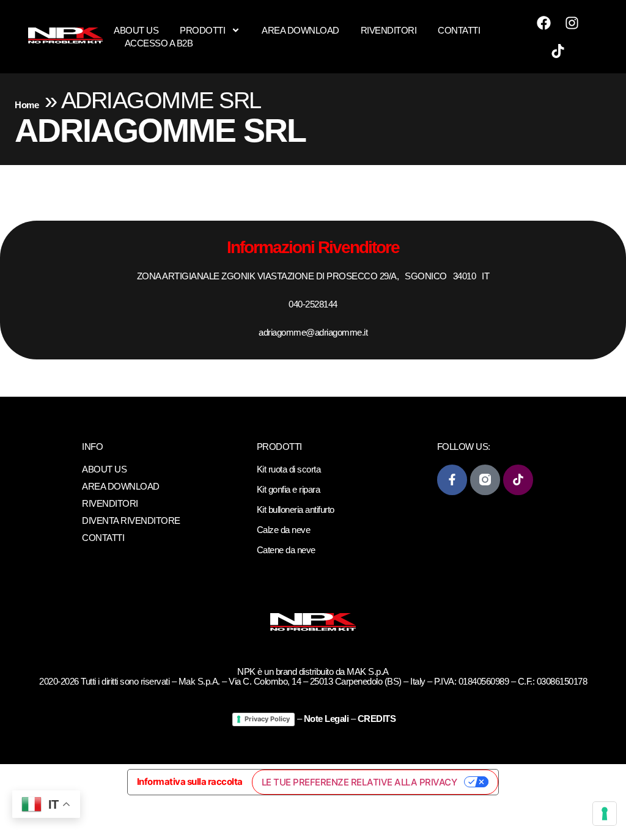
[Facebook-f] (452, 480)
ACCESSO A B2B (159, 43)
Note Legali (326, 718)
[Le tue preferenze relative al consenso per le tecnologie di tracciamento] (604, 813)
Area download (300, 30)
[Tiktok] (558, 51)
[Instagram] (572, 23)
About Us (136, 30)
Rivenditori (389, 30)
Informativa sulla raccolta (190, 781)
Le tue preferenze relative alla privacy (359, 782)
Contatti (459, 30)
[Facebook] (544, 23)
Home (27, 105)
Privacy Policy (267, 719)
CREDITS (377, 718)
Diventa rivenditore (131, 520)
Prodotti (202, 30)
